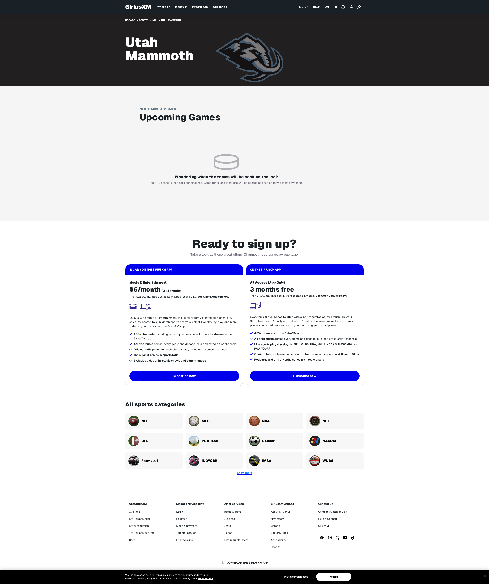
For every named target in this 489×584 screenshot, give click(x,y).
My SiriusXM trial (139, 518)
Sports (143, 20)
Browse (130, 20)
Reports (275, 547)
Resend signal (185, 540)
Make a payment (186, 526)
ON (327, 7)
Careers (275, 526)
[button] (244, 473)
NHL (154, 20)
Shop (132, 540)
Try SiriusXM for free (142, 533)
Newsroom (277, 518)
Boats (227, 526)
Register (181, 518)
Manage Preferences (296, 576)
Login (179, 511)
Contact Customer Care (333, 511)
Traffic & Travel (233, 511)
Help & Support (327, 518)
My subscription (139, 526)
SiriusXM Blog (279, 533)
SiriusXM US (325, 526)
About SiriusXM (280, 511)
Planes (228, 533)
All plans (134, 511)
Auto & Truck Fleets (236, 540)
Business (229, 518)
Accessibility (278, 540)
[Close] (485, 576)
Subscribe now (184, 376)
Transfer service (186, 533)
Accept (334, 576)
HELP (316, 7)
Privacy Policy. (205, 578)
